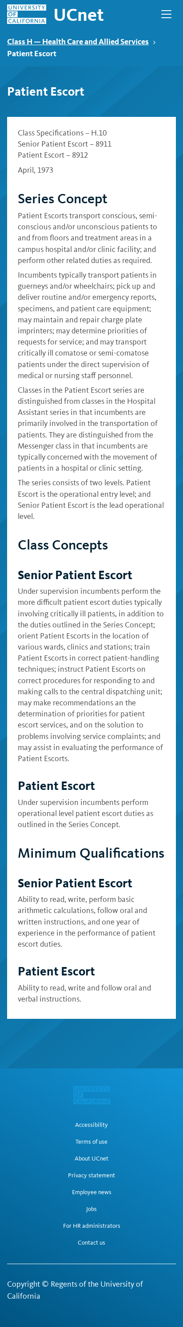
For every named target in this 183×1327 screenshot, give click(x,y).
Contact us (91, 1243)
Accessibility (91, 1125)
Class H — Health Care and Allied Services (78, 41)
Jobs (91, 1209)
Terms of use (91, 1142)
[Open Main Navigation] (166, 14)
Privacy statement (91, 1175)
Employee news (91, 1192)
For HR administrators (91, 1226)
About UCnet (91, 1159)
